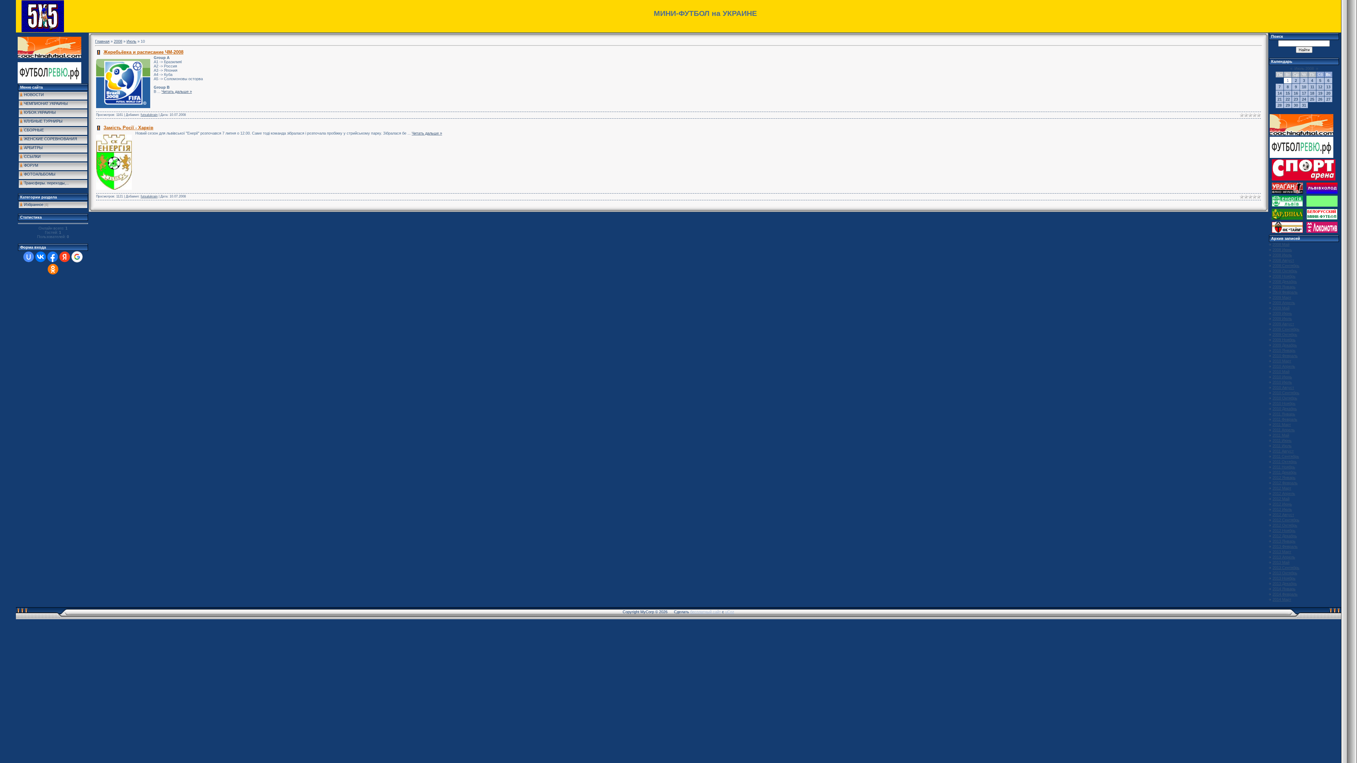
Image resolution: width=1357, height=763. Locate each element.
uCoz (729, 612)
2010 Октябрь (1285, 398)
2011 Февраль (1285, 419)
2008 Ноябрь (1284, 276)
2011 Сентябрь (1286, 456)
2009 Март (1282, 297)
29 (1288, 105)
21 (1279, 99)
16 (1296, 93)
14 (1279, 93)
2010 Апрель (1284, 366)
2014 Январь (1284, 589)
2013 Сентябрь (1286, 568)
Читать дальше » (176, 91)
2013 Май (1281, 562)
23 (1296, 99)
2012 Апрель (1284, 493)
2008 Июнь (1282, 250)
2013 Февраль (1285, 546)
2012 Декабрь (1285, 536)
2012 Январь (1284, 477)
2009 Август (1283, 324)
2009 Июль (1282, 319)
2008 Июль (1282, 255)
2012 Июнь (1282, 504)
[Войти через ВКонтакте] (40, 257)
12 (1320, 87)
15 (1288, 93)
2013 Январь (1284, 541)
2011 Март (1282, 424)
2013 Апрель (1284, 557)
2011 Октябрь (1285, 462)
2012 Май (1281, 499)
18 (1312, 93)
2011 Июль (1282, 446)
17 (1304, 93)
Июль (131, 41)
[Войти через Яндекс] (64, 257)
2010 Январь (1284, 350)
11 (1312, 87)
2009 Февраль (1285, 292)
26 (1320, 99)
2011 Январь (1284, 414)
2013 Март (1282, 552)
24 (1304, 99)
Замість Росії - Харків (128, 127)
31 (1304, 105)
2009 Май (1281, 308)
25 (1312, 99)
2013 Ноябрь (1284, 578)
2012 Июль (1282, 509)
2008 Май (1281, 244)
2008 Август (1283, 260)
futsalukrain (149, 115)
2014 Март (1282, 599)
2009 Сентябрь (1286, 329)
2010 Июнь (1282, 377)
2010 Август (1283, 387)
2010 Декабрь (1285, 409)
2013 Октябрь (1285, 573)
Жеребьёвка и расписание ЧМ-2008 (143, 52)
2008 (118, 41)
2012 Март (1282, 488)
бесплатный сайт (705, 612)
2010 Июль (1282, 382)
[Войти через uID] (28, 257)
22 (1288, 99)
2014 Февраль (1285, 594)
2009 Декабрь (1285, 345)
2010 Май (1281, 371)
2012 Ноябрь (1284, 530)
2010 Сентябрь (1286, 393)
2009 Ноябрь (1284, 340)
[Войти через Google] (77, 256)
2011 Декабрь (1285, 472)
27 (1328, 99)
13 (1328, 87)
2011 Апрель (1284, 430)
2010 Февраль (1285, 356)
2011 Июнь (1282, 440)
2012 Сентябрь (1286, 520)
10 (1304, 87)
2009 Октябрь (1285, 334)
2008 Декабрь (1285, 281)
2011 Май (1281, 435)
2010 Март (1282, 361)
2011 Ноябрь (1284, 467)
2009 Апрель (1284, 303)
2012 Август (1283, 515)
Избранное (33, 204)
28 (1279, 105)
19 (1320, 93)
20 (1328, 93)
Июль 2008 (1304, 68)
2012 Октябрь (1285, 525)
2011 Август (1283, 451)
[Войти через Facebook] (52, 257)
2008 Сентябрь (1286, 266)
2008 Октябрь (1285, 271)
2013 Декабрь (1285, 583)
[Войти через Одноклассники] (53, 269)
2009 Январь (1284, 287)
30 (1296, 105)
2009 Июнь (1282, 313)
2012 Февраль (1285, 483)
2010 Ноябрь (1284, 403)
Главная (102, 41)
